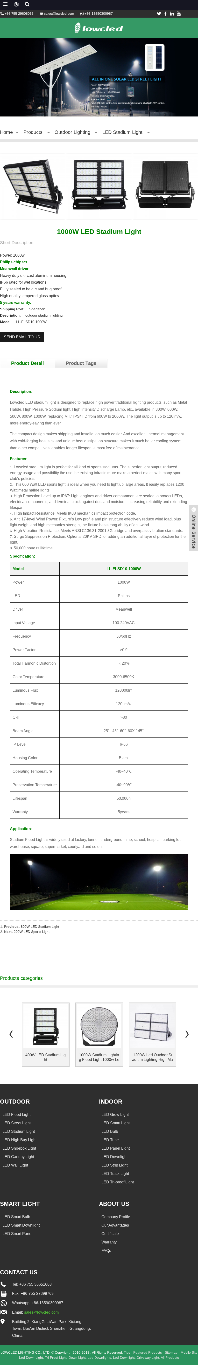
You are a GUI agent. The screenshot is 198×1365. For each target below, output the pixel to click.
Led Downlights (99, 1357)
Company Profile (115, 1217)
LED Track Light (115, 1174)
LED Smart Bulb (16, 1217)
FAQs (106, 1251)
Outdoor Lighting (72, 132)
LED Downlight (114, 1157)
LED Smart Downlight (21, 1225)
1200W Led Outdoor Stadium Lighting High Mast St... (152, 1057)
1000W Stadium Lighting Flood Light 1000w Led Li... (99, 1057)
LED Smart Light (115, 1123)
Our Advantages (115, 1225)
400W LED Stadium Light (45, 1057)
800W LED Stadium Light (40, 926)
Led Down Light (31, 1357)
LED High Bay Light (19, 1140)
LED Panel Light (115, 1148)
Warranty (109, 1242)
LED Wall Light (15, 1165)
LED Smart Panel (17, 1234)
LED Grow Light (115, 1114)
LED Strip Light (114, 1165)
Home (6, 132)
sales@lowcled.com (59, 13)
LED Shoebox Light (19, 1148)
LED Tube (110, 1140)
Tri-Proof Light (56, 1357)
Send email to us (22, 337)
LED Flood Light (16, 1114)
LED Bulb (109, 1131)
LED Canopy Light (18, 1157)
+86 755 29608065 (19, 13)
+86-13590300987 (99, 13)
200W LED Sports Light (32, 932)
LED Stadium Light (122, 132)
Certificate (110, 1234)
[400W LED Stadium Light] (45, 1026)
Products (32, 132)
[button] (11, 1034)
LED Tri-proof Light (117, 1182)
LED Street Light (16, 1123)
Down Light (77, 1357)
